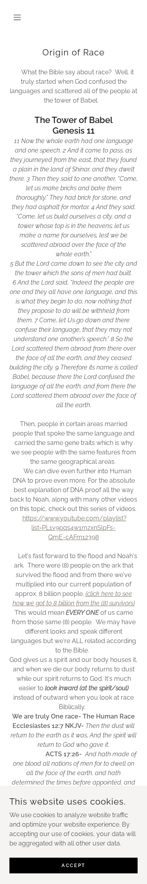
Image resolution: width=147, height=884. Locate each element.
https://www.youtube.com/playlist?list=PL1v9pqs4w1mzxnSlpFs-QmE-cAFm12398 (74, 528)
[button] (19, 17)
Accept (73, 865)
